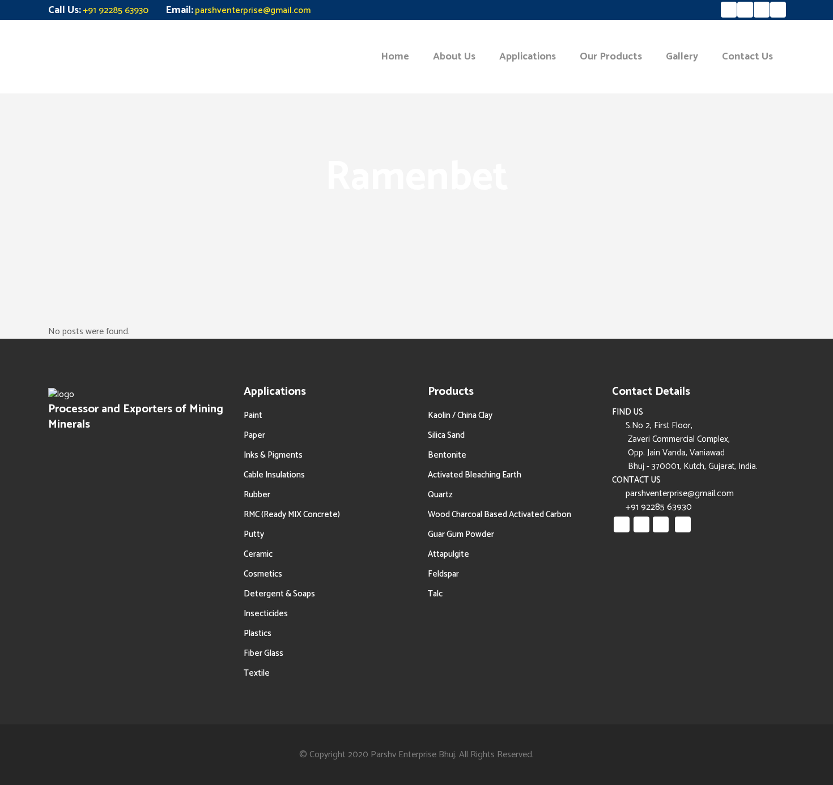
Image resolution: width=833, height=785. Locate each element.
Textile (257, 673)
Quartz (440, 495)
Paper (254, 435)
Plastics (257, 633)
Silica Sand (446, 435)
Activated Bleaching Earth (474, 475)
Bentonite (447, 455)
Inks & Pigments (273, 455)
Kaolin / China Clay (460, 415)
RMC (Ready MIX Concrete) (292, 514)
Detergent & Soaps (279, 594)
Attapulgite (448, 554)
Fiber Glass (263, 653)
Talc (435, 594)
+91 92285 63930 (115, 10)
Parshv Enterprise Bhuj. (414, 754)
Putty (254, 534)
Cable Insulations (274, 475)
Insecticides (266, 614)
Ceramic (258, 554)
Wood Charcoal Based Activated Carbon (499, 514)
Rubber (257, 495)
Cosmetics (263, 574)
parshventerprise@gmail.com (253, 10)
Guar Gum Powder (461, 534)
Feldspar (443, 574)
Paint (253, 415)
